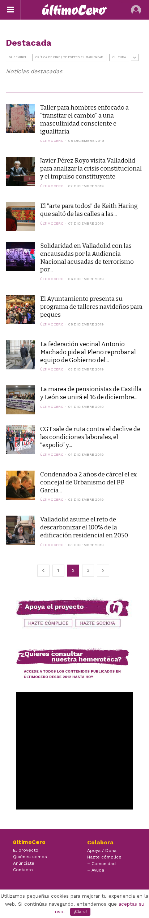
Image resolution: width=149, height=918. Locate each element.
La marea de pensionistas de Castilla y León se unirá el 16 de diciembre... (91, 393)
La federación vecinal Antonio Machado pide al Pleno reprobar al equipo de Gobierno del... (88, 352)
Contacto (23, 869)
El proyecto (25, 850)
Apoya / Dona (101, 850)
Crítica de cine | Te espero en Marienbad (69, 57)
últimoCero (52, 141)
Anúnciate (23, 863)
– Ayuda (95, 870)
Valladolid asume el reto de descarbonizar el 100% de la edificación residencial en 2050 (84, 527)
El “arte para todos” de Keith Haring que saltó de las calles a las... (89, 209)
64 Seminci (17, 57)
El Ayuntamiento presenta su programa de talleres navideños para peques (91, 306)
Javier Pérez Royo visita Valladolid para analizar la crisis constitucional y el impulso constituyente (91, 168)
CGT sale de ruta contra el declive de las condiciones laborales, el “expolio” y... (90, 436)
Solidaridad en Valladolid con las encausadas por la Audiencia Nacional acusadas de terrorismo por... (87, 257)
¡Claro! (80, 911)
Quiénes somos (30, 856)
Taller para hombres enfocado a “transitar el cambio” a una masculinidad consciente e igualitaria (84, 119)
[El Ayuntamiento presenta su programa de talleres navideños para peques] (20, 309)
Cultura (119, 57)
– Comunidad (101, 863)
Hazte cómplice (104, 857)
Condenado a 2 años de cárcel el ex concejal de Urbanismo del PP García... (88, 482)
